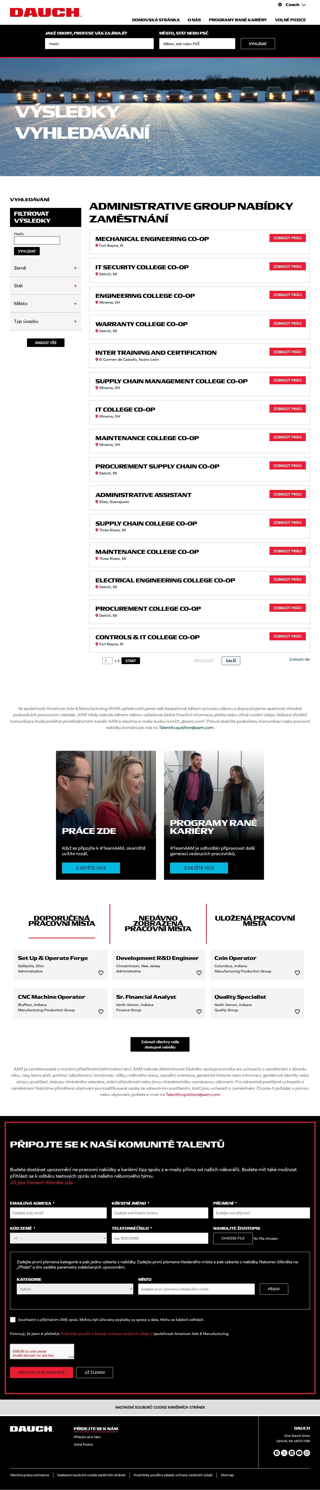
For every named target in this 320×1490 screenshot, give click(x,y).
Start (131, 661)
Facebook (277, 1453)
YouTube (299, 1453)
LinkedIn (291, 1453)
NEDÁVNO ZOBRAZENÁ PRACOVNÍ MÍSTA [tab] (158, 923)
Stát (18, 285)
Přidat (274, 1289)
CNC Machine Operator (51, 997)
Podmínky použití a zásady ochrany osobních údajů (173, 1475)
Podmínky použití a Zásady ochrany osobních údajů (104, 1333)
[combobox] (197, 43)
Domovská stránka (156, 20)
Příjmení (225, 1203)
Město (21, 303)
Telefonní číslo (132, 1228)
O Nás (194, 20)
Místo (145, 1279)
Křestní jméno (130, 1203)
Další (231, 661)
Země (20, 268)
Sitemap (227, 1475)
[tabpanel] (160, 1001)
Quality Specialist (240, 997)
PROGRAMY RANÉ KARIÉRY (238, 20)
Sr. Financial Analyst (146, 997)
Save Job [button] (101, 973)
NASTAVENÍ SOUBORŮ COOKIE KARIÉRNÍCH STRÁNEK (160, 1407)
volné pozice (290, 20)
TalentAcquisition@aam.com (186, 727)
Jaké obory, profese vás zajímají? (86, 33)
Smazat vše (45, 342)
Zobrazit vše (300, 659)
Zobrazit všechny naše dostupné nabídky (160, 1044)
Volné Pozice (83, 1444)
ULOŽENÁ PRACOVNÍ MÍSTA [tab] (255, 921)
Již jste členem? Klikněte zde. (41, 1182)
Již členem (94, 1372)
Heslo (19, 233)
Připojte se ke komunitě (41, 1372)
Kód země (22, 1228)
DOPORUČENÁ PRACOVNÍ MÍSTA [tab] (61, 921)
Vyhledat (258, 44)
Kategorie (29, 1279)
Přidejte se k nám (87, 1437)
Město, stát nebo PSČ (183, 33)
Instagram (307, 1453)
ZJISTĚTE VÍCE (199, 868)
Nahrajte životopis (236, 1228)
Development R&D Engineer (157, 958)
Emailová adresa (32, 1203)
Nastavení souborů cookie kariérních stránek (91, 1475)
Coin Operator (235, 958)
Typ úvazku (26, 321)
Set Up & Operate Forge (53, 958)
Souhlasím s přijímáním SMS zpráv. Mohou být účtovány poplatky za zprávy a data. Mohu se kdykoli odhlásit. (111, 1319)
